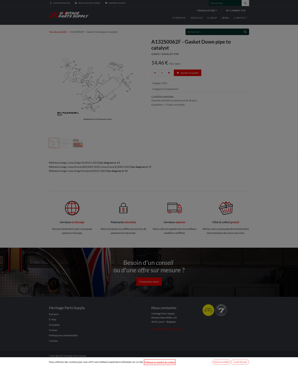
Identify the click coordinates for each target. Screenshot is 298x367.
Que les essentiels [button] (221, 362)
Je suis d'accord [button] (240, 362)
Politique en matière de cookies (159, 362)
